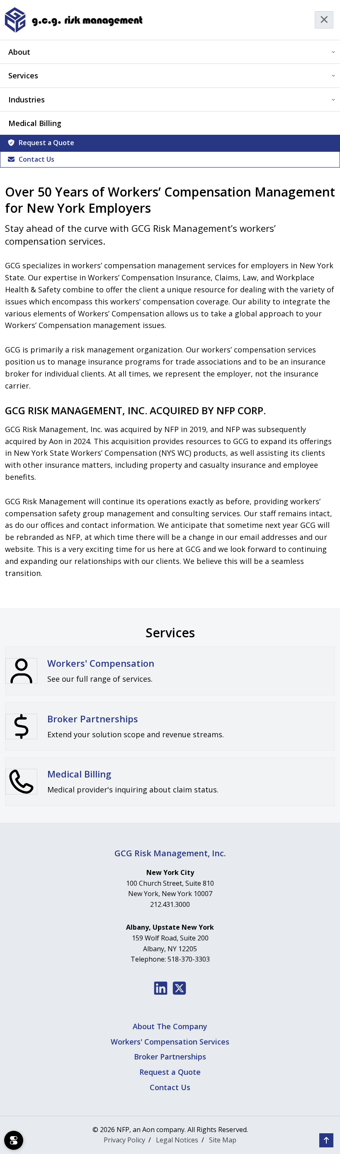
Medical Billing (34, 123)
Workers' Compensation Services (170, 1042)
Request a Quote (46, 142)
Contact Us (36, 159)
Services (23, 75)
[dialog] (13, 1140)
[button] (326, 1140)
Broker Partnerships (170, 1057)
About (19, 52)
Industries (26, 99)
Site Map (222, 1139)
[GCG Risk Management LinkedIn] (160, 988)
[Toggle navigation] (324, 20)
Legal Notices (177, 1139)
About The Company (170, 1026)
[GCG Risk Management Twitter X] (179, 988)
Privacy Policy (124, 1139)
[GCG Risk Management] (73, 20)
